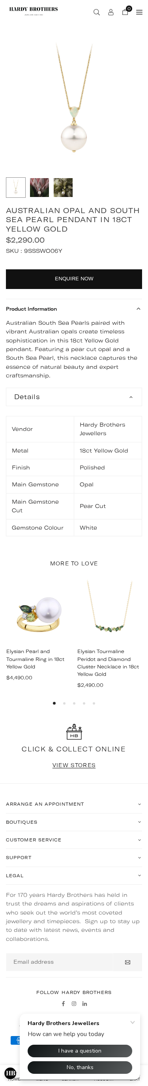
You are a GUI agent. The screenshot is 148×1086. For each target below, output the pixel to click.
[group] (74, 105)
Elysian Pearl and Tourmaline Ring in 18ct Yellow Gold (35, 658)
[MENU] (139, 12)
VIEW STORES (74, 765)
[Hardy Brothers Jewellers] (33, 11)
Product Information (31, 309)
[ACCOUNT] (111, 12)
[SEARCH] (97, 12)
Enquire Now (74, 279)
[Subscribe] (127, 962)
